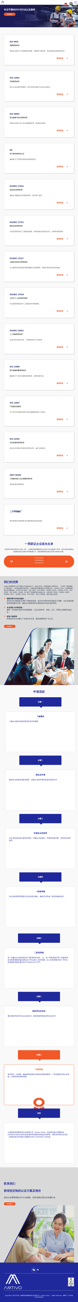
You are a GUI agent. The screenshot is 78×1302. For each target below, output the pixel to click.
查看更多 (60, 58)
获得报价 (9, 14)
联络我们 (9, 626)
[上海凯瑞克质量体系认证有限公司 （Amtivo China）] (2, 3)
